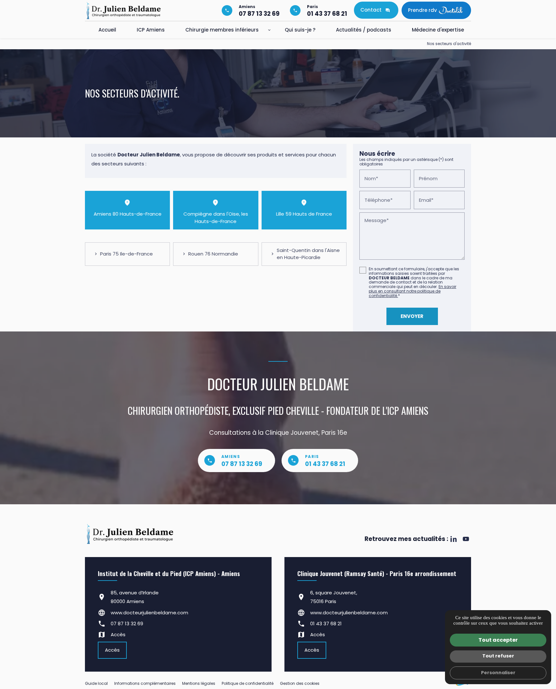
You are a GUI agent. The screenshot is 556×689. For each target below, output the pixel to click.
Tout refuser (498, 656)
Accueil (107, 29)
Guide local (96, 683)
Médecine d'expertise (438, 29)
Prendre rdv (422, 10)
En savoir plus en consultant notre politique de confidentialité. (412, 291)
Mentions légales (198, 683)
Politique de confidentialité (247, 683)
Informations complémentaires (145, 683)
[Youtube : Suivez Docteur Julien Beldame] (465, 539)
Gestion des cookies (300, 683)
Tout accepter (498, 640)
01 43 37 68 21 (326, 623)
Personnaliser (498, 672)
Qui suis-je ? (300, 29)
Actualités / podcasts (363, 29)
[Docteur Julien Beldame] (123, 10)
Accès (118, 634)
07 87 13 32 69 (127, 623)
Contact (371, 9)
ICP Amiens (151, 29)
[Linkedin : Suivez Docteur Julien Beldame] (453, 539)
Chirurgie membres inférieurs (222, 29)
